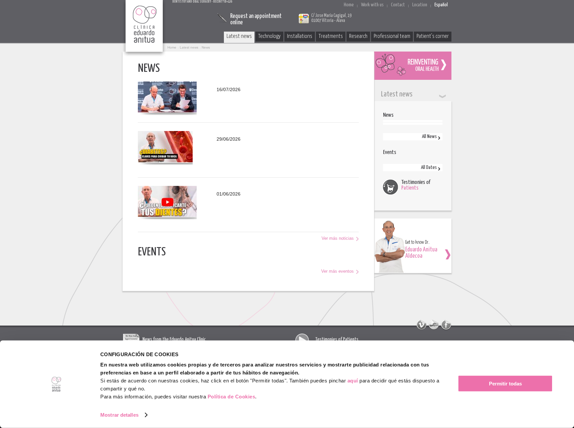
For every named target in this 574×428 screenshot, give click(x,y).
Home (349, 4)
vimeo (421, 325)
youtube (434, 325)
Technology (269, 36)
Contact (398, 4)
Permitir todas (505, 383)
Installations (299, 36)
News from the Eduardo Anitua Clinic (174, 339)
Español (441, 4)
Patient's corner (433, 36)
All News (429, 136)
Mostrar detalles (119, 415)
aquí (352, 380)
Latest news (239, 36)
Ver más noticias (338, 238)
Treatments (331, 36)
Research (358, 36)
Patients (410, 188)
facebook (446, 325)
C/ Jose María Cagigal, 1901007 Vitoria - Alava (331, 18)
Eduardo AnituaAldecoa (421, 253)
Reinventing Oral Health (412, 66)
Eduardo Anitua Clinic (144, 28)
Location (419, 4)
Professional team (392, 36)
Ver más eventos (337, 271)
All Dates (429, 167)
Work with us (372, 4)
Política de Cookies (231, 396)
